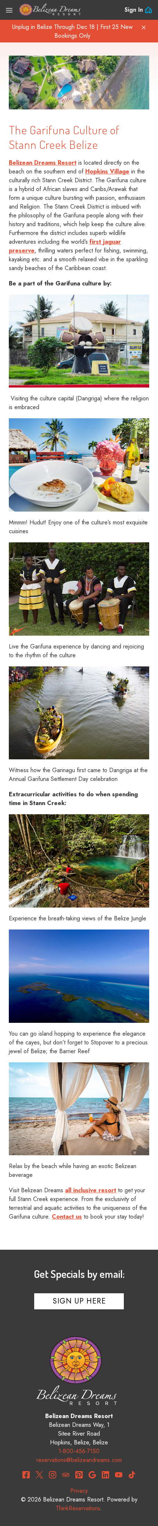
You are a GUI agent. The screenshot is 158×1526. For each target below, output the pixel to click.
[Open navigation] (9, 10)
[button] (143, 27)
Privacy (79, 1490)
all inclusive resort (90, 1190)
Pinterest (79, 1474)
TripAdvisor (65, 1474)
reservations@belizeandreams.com (79, 1460)
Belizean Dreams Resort (42, 162)
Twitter (39, 1474)
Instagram (52, 1474)
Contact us (67, 1216)
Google (92, 1474)
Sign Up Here (79, 1301)
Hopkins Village (107, 171)
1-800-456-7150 (79, 1451)
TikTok (132, 1474)
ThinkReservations (78, 1508)
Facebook (26, 1474)
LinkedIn (105, 1474)
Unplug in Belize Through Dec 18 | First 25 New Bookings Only (72, 31)
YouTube (118, 1474)
